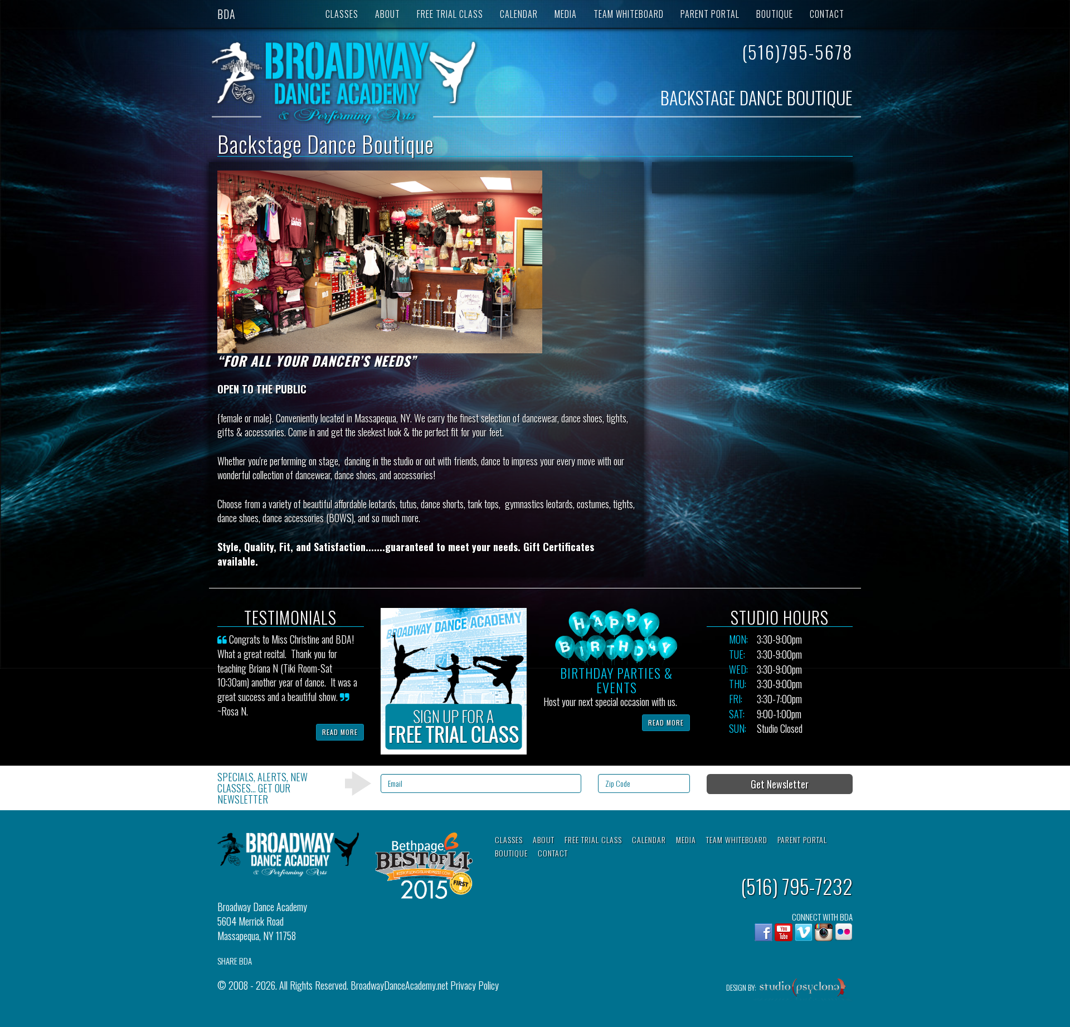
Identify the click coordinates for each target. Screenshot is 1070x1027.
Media (566, 14)
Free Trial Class (450, 14)
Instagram (824, 932)
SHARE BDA (234, 961)
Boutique (774, 14)
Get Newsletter (780, 784)
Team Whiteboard (629, 14)
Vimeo (804, 932)
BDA (226, 14)
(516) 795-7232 (797, 886)
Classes (341, 14)
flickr (844, 932)
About (387, 14)
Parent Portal (710, 14)
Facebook (763, 932)
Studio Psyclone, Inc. (803, 990)
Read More (340, 732)
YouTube (783, 932)
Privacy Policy (474, 985)
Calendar (519, 14)
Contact (827, 14)
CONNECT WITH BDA (822, 917)
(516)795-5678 (797, 51)
